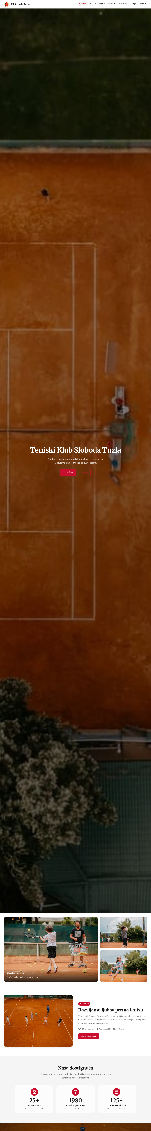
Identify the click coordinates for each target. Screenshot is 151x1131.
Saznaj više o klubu (88, 1036)
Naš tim (102, 3)
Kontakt (142, 3)
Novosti (111, 3)
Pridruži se (122, 3)
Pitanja (133, 3)
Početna (82, 3)
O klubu (92, 3)
